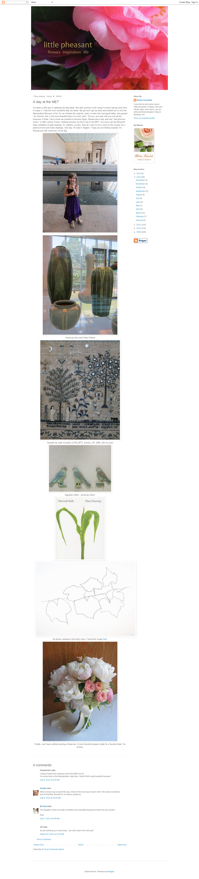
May (138, 206)
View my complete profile (144, 118)
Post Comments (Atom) (54, 849)
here (105, 639)
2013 (139, 173)
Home (80, 845)
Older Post (122, 845)
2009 (139, 232)
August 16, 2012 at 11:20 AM (52, 834)
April (138, 209)
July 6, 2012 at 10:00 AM (50, 798)
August (139, 195)
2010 (139, 228)
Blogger (111, 871)
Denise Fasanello (144, 100)
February (140, 216)
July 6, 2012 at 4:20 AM (50, 780)
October (139, 187)
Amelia (43, 788)
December (140, 180)
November (140, 184)
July (138, 198)
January (139, 220)
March (139, 213)
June (138, 202)
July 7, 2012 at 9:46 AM (50, 819)
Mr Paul (43, 806)
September (141, 191)
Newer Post (39, 845)
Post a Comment (44, 839)
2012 (139, 177)
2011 (139, 225)
